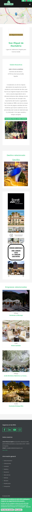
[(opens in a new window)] (16, 209)
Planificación (7, 483)
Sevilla (16, 159)
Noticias (6, 478)
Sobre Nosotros (8, 460)
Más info (28, 507)
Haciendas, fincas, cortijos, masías (15, 119)
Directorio (6, 472)
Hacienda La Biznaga (16, 315)
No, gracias (18, 509)
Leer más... (5, 450)
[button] (16, 14)
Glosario (6, 480)
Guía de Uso (7, 475)
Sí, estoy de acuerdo (7, 509)
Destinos (6, 469)
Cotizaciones (7, 463)
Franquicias (7, 486)
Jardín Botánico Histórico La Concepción (17, 376)
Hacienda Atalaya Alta (16, 406)
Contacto (6, 466)
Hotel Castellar (16, 345)
